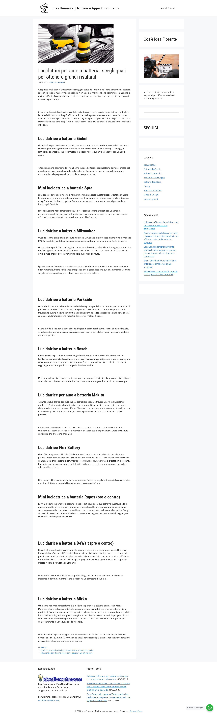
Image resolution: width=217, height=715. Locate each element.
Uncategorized (151, 198)
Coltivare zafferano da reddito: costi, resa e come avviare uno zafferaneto (161, 225)
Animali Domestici (168, 8)
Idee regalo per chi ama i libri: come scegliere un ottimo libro (67, 653)
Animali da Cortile (152, 169)
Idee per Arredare (152, 190)
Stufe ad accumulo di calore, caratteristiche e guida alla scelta (67, 650)
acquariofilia (149, 164)
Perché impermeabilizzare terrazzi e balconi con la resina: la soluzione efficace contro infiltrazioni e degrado (108, 686)
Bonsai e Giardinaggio (154, 177)
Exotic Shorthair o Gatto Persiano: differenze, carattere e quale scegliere (160, 263)
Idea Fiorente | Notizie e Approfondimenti (86, 8)
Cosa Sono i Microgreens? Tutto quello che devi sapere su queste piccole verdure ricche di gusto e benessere (108, 697)
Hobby (43, 647)
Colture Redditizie (152, 181)
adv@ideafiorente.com (49, 699)
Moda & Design (151, 194)
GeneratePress (136, 711)
